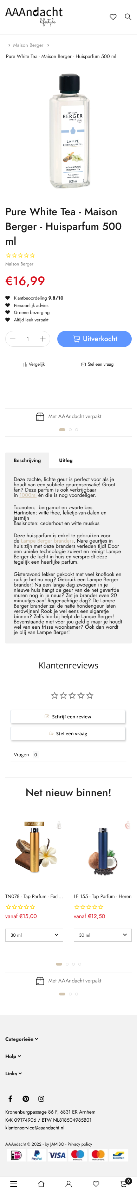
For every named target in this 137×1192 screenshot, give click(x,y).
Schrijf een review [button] (71, 716)
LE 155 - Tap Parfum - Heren (102, 896)
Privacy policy (79, 1144)
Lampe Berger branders (47, 541)
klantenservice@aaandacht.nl (34, 1128)
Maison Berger (29, 45)
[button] (62, 430)
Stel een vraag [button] (71, 733)
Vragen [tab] (21, 754)
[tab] (27, 461)
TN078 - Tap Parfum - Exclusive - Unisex (45, 896)
